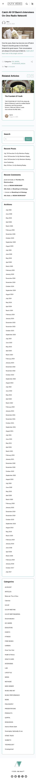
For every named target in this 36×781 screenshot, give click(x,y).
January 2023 (10, 363)
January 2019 (10, 543)
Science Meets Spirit (11, 726)
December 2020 (10, 463)
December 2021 (10, 415)
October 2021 (10, 423)
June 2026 (9, 214)
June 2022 (9, 391)
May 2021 (9, 443)
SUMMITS (8, 740)
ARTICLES (8, 591)
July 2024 (9, 298)
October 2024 (10, 286)
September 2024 (11, 290)
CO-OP (7, 605)
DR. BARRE (15, 61)
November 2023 (10, 326)
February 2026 (10, 230)
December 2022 (10, 367)
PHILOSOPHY (9, 704)
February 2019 (10, 539)
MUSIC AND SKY (10, 690)
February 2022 (10, 407)
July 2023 (9, 338)
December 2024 (10, 278)
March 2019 (9, 535)
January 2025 (10, 274)
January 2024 (10, 318)
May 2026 (9, 218)
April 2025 (9, 262)
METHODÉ (8, 681)
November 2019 (10, 515)
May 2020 (9, 491)
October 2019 (10, 519)
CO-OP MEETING (10, 609)
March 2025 (9, 266)
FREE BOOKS (9, 641)
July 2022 (9, 387)
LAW (6, 668)
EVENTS (7, 632)
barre (11, 115)
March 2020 (9, 499)
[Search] (27, 4)
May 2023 (9, 346)
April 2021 (9, 447)
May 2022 (9, 395)
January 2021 (10, 459)
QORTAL (7, 717)
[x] (22, 776)
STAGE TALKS (9, 735)
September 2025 (11, 242)
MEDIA (23, 63)
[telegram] (19, 776)
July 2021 (9, 435)
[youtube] (26, 776)
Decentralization (9, 618)
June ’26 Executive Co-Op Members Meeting (17, 159)
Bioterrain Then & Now (11, 596)
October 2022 (10, 375)
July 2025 (9, 250)
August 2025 (9, 246)
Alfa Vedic (7, 189)
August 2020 (9, 479)
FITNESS (7, 636)
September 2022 (11, 379)
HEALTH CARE (9, 659)
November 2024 (10, 282)
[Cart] (32, 4)
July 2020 (9, 483)
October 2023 (10, 330)
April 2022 (9, 399)
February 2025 (10, 270)
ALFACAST (8, 587)
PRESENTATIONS (10, 708)
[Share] (32, 62)
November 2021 (10, 419)
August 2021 (9, 431)
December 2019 (10, 511)
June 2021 (9, 439)
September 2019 (11, 523)
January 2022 (10, 411)
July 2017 (9, 572)
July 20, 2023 (11, 24)
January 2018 (10, 564)
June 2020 (9, 487)
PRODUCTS (8, 713)
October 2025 (10, 238)
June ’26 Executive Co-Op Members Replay (17, 156)
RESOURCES (9, 722)
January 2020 (10, 507)
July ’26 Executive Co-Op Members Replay (16, 153)
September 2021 (11, 427)
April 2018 (9, 551)
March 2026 (9, 226)
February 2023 (10, 358)
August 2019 (9, 527)
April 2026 (9, 222)
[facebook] (12, 776)
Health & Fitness (10, 654)
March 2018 (9, 556)
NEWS (7, 699)
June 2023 (9, 342)
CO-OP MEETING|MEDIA (12, 614)
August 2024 (9, 294)
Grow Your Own (9, 650)
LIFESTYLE (8, 672)
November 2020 (10, 467)
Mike (8, 21)
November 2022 (10, 371)
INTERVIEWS (16, 63)
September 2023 (11, 334)
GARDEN (7, 645)
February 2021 (10, 455)
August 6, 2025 (14, 117)
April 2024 (9, 306)
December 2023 (10, 322)
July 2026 (9, 210)
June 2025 (9, 254)
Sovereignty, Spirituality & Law (14, 731)
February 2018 (10, 560)
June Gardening (8, 162)
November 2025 (10, 234)
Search (7, 134)
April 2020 (9, 495)
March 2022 (9, 403)
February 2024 (10, 314)
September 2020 (11, 475)
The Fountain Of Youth (13, 96)
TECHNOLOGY (9, 744)
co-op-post (11, 66)
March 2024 (9, 310)
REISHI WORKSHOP (16, 185)
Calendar (7, 600)
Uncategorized (9, 749)
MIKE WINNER (9, 686)
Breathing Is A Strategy (20, 189)
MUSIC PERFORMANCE (12, 695)
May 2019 (9, 531)
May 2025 (9, 258)
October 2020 (10, 471)
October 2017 (10, 568)
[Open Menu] (3, 3)
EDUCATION (8, 627)
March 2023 (9, 354)
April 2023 (9, 350)
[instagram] (15, 776)
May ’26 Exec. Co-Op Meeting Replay (15, 165)
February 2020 (10, 503)
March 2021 (9, 451)
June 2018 (9, 547)
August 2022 (9, 383)
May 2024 (9, 302)
